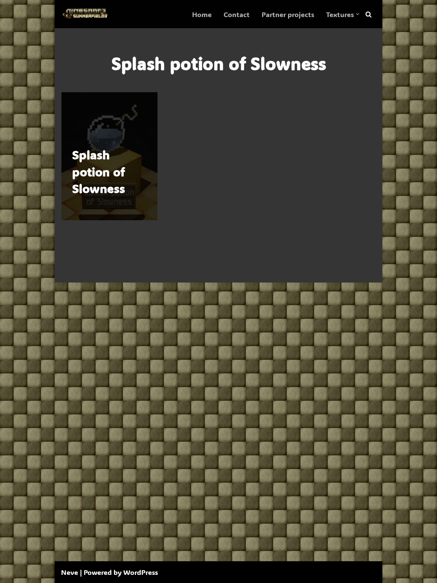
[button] (357, 14)
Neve (69, 572)
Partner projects (288, 14)
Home (202, 14)
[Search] (368, 14)
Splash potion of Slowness (98, 171)
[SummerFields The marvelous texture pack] (86, 14)
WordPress (140, 572)
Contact (237, 14)
